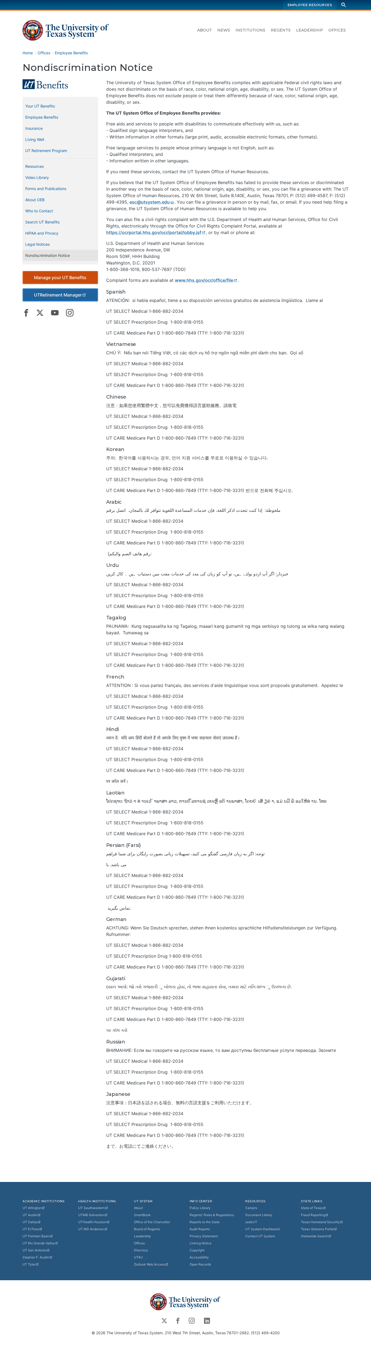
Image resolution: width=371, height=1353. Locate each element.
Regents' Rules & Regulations (212, 1215)
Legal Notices (37, 244)
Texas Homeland (320, 1222)
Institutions (250, 30)
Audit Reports (200, 1229)
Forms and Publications (45, 188)
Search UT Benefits (42, 222)
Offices (337, 30)
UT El (31, 1229)
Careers (251, 1208)
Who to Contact (39, 211)
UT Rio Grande (39, 1243)
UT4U (138, 1257)
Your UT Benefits (40, 106)
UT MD (91, 1229)
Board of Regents (147, 1229)
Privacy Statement (204, 1236)
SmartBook (142, 1215)
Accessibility (199, 1257)
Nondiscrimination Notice (47, 255)
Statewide (314, 1236)
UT (32, 1208)
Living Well (34, 139)
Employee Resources (310, 5)
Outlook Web (149, 1264)
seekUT (251, 1222)
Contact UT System (260, 1236)
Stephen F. (36, 1257)
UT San (34, 1250)
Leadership (309, 30)
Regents (281, 30)
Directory (141, 1250)
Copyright (197, 1250)
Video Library (37, 177)
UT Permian (36, 1236)
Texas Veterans (317, 1229)
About (204, 30)
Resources (34, 166)
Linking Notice (201, 1243)
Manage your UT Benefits (60, 277)
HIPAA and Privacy (41, 233)
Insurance (34, 128)
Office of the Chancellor (152, 1222)
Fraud (313, 1215)
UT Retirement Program (46, 150)
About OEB (35, 199)
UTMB (91, 1215)
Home (28, 53)
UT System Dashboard (262, 1229)
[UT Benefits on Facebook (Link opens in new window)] (26, 313)
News (223, 30)
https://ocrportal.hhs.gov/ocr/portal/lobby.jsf (153, 232)
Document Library (258, 1215)
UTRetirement (58, 295)
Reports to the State (205, 1222)
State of (312, 1208)
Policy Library (200, 1208)
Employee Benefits (71, 53)
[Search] (344, 5)
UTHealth (92, 1222)
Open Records (200, 1264)
